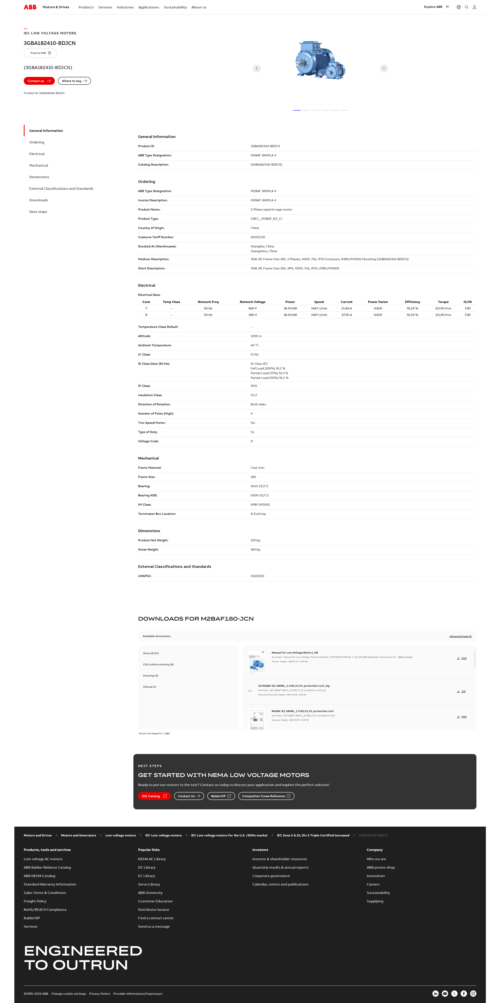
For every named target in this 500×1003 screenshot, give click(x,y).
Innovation (376, 876)
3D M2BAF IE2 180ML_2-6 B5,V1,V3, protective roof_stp (294, 686)
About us (199, 7)
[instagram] (473, 993)
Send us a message (154, 926)
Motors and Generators (78, 835)
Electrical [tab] (36, 153)
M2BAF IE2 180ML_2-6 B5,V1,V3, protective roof (303, 711)
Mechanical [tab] (38, 165)
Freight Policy (35, 901)
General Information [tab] (46, 130)
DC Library (146, 867)
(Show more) (405, 657)
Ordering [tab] (36, 142)
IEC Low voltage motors (163, 835)
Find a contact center (156, 918)
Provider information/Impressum (137, 994)
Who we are (376, 859)
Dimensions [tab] (39, 177)
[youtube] (445, 993)
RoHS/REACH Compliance (45, 909)
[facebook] (464, 993)
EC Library (146, 876)
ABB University (150, 892)
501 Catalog (151, 796)
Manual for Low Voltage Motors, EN (295, 652)
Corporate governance (271, 876)
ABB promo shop (381, 867)
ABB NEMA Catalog (39, 876)
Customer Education (155, 901)
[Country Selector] (459, 7)
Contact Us (186, 796)
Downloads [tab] (38, 200)
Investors (260, 849)
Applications (149, 7)
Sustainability (175, 7)
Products (86, 7)
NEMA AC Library (152, 859)
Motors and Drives (38, 835)
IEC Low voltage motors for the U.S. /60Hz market (229, 835)
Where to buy (72, 81)
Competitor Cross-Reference (263, 796)
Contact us (36, 81)
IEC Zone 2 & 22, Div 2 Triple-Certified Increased (313, 835)
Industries (125, 7)
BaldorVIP (218, 796)
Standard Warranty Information (50, 884)
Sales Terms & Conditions (45, 892)
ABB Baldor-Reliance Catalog (47, 867)
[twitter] (454, 993)
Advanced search (461, 636)
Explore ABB (433, 7)
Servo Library (149, 884)
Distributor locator (153, 909)
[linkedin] (435, 993)
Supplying (375, 901)
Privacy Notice (99, 994)
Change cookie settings (68, 994)
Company (375, 849)
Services (105, 7)
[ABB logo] (30, 7)
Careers (373, 884)
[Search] (467, 7)
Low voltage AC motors (43, 859)
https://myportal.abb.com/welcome (474, 7)
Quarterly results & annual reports (280, 867)
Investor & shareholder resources (279, 859)
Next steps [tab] (38, 211)
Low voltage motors (121, 835)
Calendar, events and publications (280, 884)
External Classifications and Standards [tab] (61, 188)
